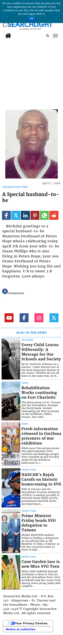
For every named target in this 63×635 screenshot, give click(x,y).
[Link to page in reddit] (53, 215)
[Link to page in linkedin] (25, 215)
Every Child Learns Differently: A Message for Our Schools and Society (41, 352)
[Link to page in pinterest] (34, 215)
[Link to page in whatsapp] (44, 215)
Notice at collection (21, 629)
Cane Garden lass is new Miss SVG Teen (41, 564)
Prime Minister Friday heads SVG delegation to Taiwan (39, 523)
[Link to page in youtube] (9, 317)
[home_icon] (8, 35)
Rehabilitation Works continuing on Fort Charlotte (39, 393)
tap (55, 35)
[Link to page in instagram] (38, 317)
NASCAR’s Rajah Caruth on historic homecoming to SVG (41, 479)
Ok (31, 19)
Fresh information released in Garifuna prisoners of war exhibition (41, 436)
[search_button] (47, 35)
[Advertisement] (31, 73)
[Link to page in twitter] (15, 215)
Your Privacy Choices (31, 623)
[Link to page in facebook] (6, 215)
